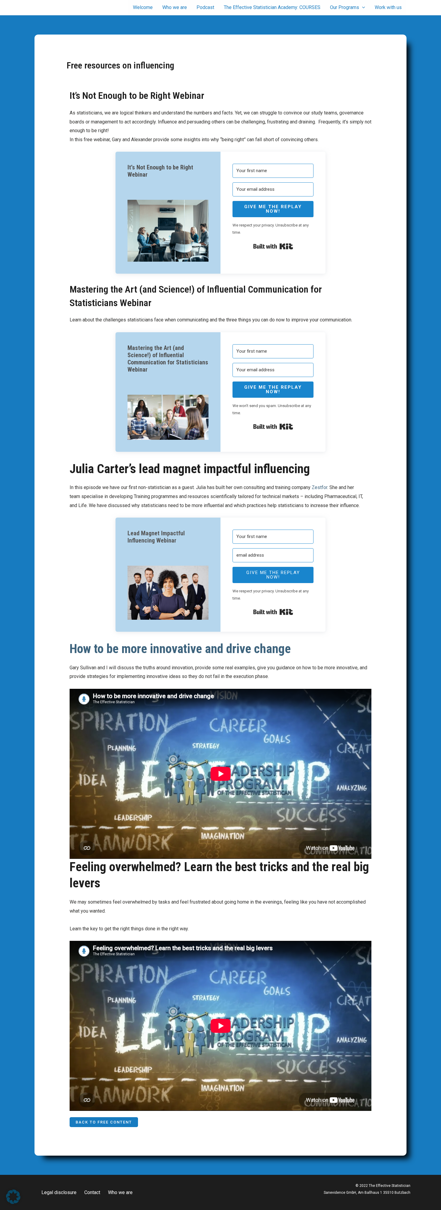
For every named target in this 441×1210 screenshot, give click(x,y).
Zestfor (319, 487)
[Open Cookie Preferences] (13, 1202)
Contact (92, 1192)
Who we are (120, 1192)
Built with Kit (273, 246)
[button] (168, 231)
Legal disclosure (58, 1192)
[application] (362, 7)
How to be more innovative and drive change (180, 648)
